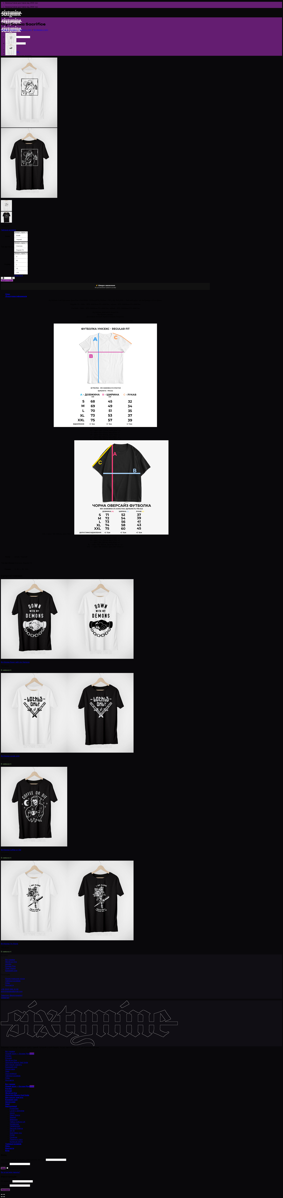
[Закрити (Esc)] (2, 1194)
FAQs (7, 983)
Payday (8, 1056)
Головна (4, 30)
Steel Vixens (10, 968)
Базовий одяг (11, 971)
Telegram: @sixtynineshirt (11, 995)
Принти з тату (25, 30)
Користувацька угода (15, 978)
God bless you (16, 1133)
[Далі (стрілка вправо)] (4, 1196)
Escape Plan (10, 966)
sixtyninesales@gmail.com (11, 991)
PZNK (12, 1135)
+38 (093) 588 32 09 (9, 989)
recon (12, 1113)
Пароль (5, 1164)
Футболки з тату (40, 30)
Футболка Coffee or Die (11, 850)
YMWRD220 (15, 1126)
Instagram (5, 998)
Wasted (13, 1117)
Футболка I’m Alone (9, 944)
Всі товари (10, 959)
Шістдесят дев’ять (13, 1065)
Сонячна (13, 1137)
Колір (7, 236)
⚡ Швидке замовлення (105, 286)
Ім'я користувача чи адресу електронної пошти (23, 1159)
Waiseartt (13, 1119)
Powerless (14, 1108)
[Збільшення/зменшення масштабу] (4, 1194)
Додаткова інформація (16, 296)
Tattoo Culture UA (17, 1122)
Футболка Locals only (10, 756)
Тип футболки (7, 247)
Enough (8, 1058)
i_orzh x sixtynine (17, 1111)
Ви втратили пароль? (10, 1172)
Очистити (18, 275)
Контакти (9, 985)
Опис (7, 294)
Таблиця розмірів (8, 230)
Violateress (14, 1124)
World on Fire (11, 962)
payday (8, 964)
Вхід (3, 1168)
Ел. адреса (6, 1181)
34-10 (12, 1131)
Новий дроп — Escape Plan (17, 1053)
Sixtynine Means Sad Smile (16, 1062)
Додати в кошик (7, 280)
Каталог (13, 30)
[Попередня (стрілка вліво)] (2, 1196)
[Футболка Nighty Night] (10, 55)
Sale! (7, 1071)
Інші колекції (11, 1073)
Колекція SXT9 (16, 1142)
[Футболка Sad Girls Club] (10, 43)
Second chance (16, 1128)
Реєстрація (5, 1190)
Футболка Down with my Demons (15, 662)
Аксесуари (10, 1069)
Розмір (7, 264)
